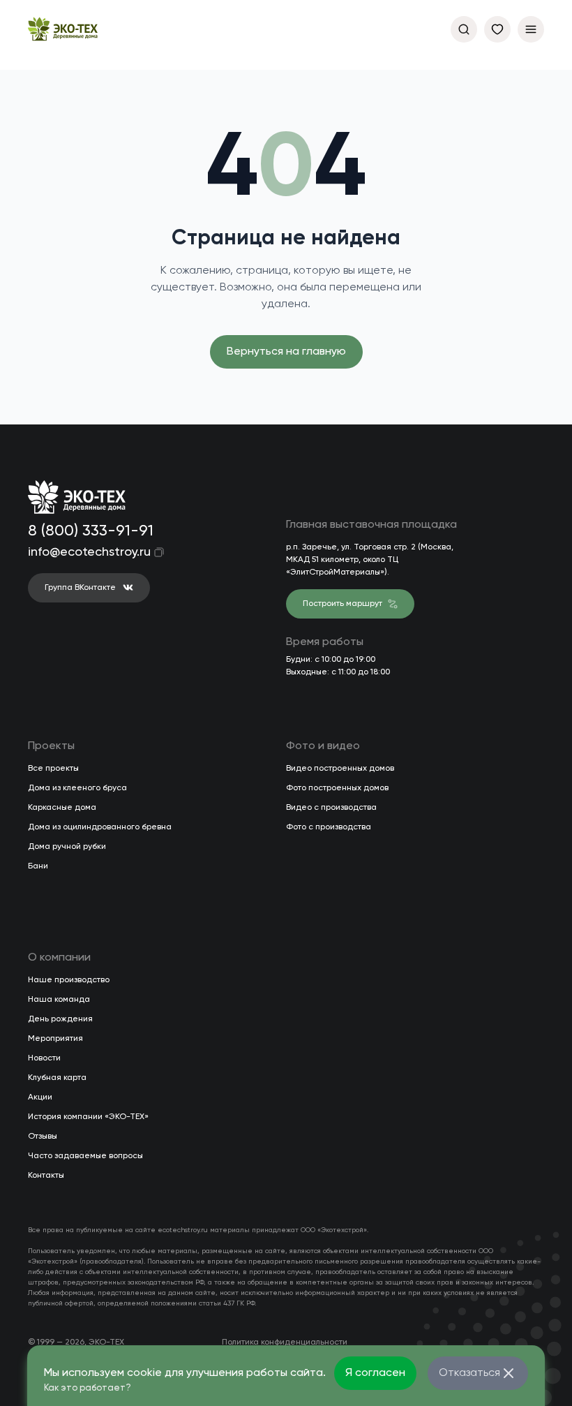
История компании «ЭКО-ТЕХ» (88, 1117)
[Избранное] (497, 29)
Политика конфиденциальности (284, 1342)
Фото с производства (328, 827)
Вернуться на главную (286, 351)
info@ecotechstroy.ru (80, 552)
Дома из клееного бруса (77, 788)
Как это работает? (87, 1388)
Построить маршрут (342, 604)
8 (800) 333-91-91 (88, 531)
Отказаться (469, 1373)
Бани (38, 866)
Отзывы (42, 1136)
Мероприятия (55, 1039)
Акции (40, 1097)
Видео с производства (331, 808)
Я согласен (375, 1373)
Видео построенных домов (340, 768)
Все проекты (53, 768)
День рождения (60, 1019)
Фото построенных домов (337, 788)
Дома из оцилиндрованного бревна (100, 827)
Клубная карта (57, 1078)
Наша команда (59, 1000)
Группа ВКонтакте (80, 588)
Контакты (46, 1175)
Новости (44, 1058)
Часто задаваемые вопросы (85, 1156)
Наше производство (69, 980)
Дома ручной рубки (67, 847)
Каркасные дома (62, 808)
